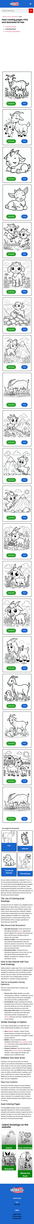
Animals (10, 1031)
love (31, 880)
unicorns (14, 1050)
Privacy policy (17, 1216)
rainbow (6, 1017)
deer (5, 1044)
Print (24, 103)
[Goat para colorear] (17, 86)
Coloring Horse (10, 27)
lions (20, 1042)
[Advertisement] (17, 50)
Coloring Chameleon (12, 31)
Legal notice (17, 1214)
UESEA (4, 16)
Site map (17, 1204)
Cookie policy (17, 1218)
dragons (20, 1050)
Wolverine (9, 1169)
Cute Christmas (25, 1148)
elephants (26, 1042)
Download (11, 103)
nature (20, 931)
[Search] (31, 11)
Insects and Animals (12, 16)
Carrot (9, 1148)
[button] (30, 3)
